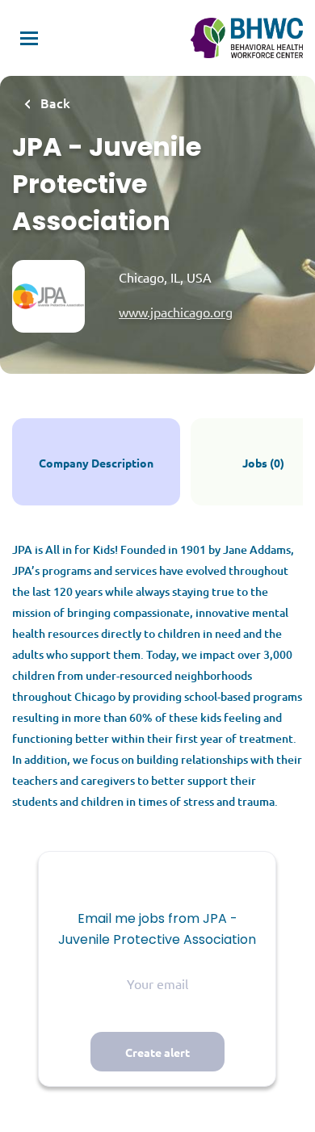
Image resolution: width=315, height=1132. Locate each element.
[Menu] (29, 38)
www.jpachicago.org (176, 312)
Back (53, 102)
